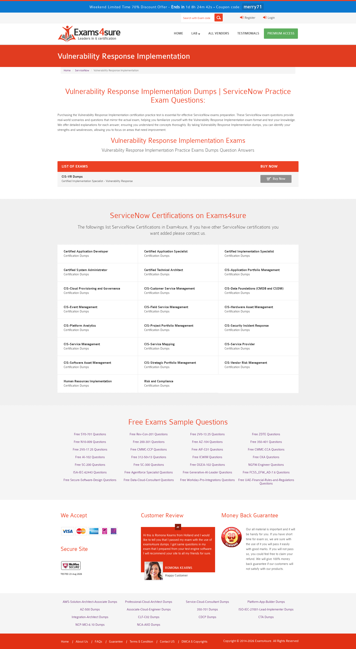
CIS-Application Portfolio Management (252, 270)
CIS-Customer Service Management (169, 288)
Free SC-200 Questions (90, 465)
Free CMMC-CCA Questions (266, 449)
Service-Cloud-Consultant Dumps (207, 602)
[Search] (218, 17)
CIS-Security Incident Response (247, 325)
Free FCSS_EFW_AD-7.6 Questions (266, 472)
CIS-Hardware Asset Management (249, 307)
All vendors (218, 33)
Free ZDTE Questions (266, 434)
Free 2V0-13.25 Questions (207, 434)
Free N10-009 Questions (90, 442)
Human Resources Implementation (88, 381)
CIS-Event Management (80, 307)
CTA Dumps (266, 617)
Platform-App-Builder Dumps (266, 602)
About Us (82, 641)
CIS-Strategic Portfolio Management (170, 363)
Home (178, 33)
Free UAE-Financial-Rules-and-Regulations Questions (266, 481)
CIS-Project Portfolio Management (168, 325)
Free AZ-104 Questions (207, 442)
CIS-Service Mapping (159, 344)
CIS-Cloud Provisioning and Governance (92, 288)
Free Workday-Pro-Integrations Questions (207, 480)
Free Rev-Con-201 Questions (149, 434)
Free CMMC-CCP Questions (148, 449)
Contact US (167, 641)
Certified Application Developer (86, 251)
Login (271, 18)
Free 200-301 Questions (149, 442)
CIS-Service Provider (240, 344)
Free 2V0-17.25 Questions (90, 449)
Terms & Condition (141, 641)
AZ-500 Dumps (90, 609)
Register (249, 18)
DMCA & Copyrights (194, 641)
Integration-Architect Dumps (90, 617)
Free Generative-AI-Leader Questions (207, 472)
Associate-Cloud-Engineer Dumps (149, 609)
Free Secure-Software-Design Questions (89, 480)
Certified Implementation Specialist (249, 251)
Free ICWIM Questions (207, 457)
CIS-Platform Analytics (80, 325)
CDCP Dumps (207, 617)
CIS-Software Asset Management (87, 363)
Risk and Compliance (158, 381)
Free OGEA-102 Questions (207, 465)
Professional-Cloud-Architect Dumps (148, 602)
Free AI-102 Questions (90, 457)
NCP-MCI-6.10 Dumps (90, 625)
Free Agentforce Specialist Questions (148, 472)
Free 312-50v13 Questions (148, 457)
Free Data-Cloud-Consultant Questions (149, 480)
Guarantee (116, 641)
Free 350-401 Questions (266, 442)
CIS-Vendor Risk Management (246, 363)
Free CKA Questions (266, 457)
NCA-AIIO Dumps (148, 625)
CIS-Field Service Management (166, 307)
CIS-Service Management (82, 344)
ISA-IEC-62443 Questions (90, 472)
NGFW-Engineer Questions (266, 465)
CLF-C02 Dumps (148, 617)
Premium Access (280, 33)
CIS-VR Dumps (72, 176)
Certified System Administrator (85, 270)
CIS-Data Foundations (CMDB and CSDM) (254, 288)
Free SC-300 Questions (149, 465)
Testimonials (248, 33)
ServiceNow (82, 70)
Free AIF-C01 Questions (207, 449)
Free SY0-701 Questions (90, 434)
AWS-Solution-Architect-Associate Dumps (90, 602)
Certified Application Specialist (165, 251)
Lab (194, 33)
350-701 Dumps (207, 609)
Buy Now (279, 179)
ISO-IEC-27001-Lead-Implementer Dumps (266, 609)
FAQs (98, 641)
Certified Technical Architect (163, 270)
